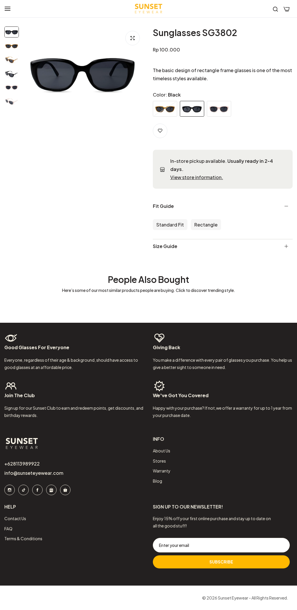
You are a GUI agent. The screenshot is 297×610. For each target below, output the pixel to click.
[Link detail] (9, 490)
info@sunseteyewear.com (33, 473)
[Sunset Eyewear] (148, 8)
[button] (160, 131)
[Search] (275, 9)
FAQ (8, 528)
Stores (159, 460)
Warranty (162, 470)
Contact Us (15, 518)
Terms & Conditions (23, 538)
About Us (161, 450)
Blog (157, 480)
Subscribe (221, 561)
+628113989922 (22, 464)
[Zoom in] (132, 38)
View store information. (196, 177)
